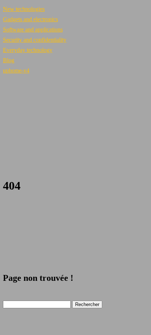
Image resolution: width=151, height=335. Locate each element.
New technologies (24, 9)
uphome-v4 (16, 70)
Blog (8, 60)
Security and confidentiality (34, 40)
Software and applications (33, 29)
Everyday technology (27, 50)
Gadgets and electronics (30, 19)
